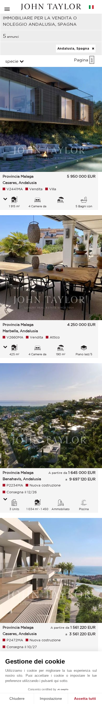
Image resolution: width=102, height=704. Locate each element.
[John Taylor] (51, 6)
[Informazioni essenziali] (5, 199)
